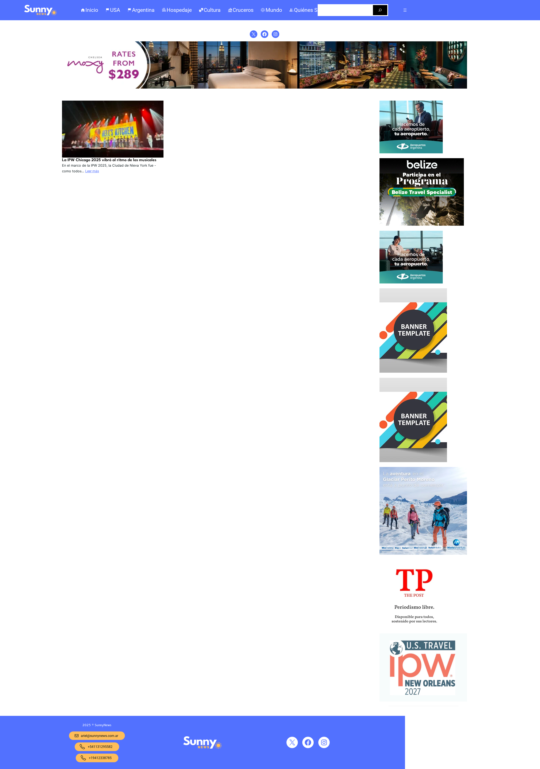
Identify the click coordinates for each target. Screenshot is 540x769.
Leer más (92, 171)
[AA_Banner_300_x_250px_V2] (411, 152)
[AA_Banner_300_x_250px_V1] (411, 282)
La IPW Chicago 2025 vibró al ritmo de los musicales (109, 160)
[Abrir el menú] (405, 10)
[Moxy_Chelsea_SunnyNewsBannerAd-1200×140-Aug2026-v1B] (264, 87)
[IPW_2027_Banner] (423, 700)
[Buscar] (380, 10)
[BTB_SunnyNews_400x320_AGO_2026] (421, 225)
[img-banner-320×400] (413, 372)
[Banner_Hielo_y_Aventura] (423, 554)
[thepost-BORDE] (414, 627)
